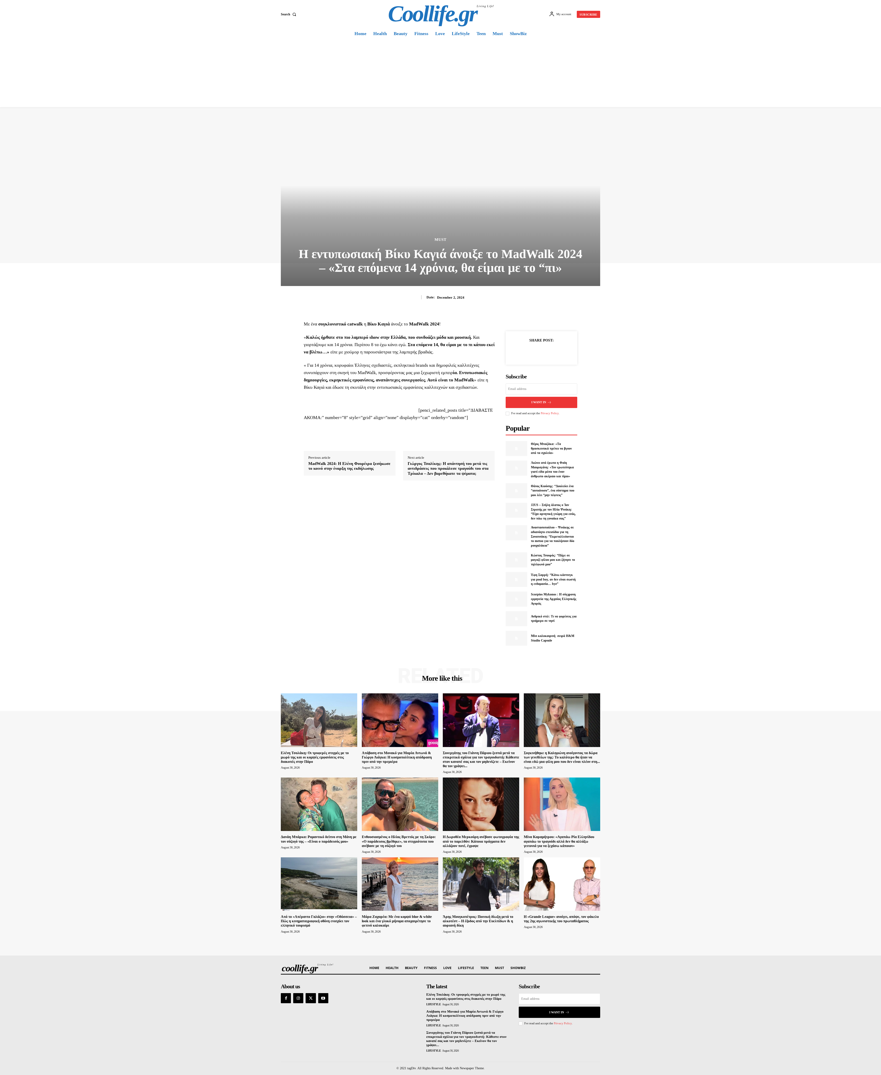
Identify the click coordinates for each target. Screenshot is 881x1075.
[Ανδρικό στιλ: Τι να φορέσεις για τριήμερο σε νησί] (516, 618)
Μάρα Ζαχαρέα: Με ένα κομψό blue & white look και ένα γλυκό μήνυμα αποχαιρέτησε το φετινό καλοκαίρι (397, 921)
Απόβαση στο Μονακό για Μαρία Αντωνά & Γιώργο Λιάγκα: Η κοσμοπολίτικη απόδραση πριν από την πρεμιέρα (397, 757)
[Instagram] (298, 998)
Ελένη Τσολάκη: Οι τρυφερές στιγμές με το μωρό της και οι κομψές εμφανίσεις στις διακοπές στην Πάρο (315, 757)
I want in (538, 402)
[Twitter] (536, 351)
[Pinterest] (546, 351)
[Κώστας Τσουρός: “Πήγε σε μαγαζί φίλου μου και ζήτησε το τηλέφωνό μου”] (516, 559)
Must (440, 240)
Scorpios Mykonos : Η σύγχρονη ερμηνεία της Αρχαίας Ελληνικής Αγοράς (553, 599)
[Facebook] (525, 351)
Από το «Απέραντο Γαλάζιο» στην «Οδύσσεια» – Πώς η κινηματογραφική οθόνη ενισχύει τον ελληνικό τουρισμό (319, 921)
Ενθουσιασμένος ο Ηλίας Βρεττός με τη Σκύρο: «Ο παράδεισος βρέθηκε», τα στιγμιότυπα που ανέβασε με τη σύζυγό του (399, 841)
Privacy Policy (550, 413)
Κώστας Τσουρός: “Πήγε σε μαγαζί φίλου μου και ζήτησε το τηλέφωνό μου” (553, 560)
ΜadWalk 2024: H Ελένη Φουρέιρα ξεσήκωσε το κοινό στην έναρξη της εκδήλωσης (349, 466)
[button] (289, 14)
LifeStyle (433, 1004)
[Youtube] (323, 998)
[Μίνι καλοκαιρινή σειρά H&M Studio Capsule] (516, 638)
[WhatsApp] (557, 351)
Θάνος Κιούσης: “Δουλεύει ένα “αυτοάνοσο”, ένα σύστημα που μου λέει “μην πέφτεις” (552, 490)
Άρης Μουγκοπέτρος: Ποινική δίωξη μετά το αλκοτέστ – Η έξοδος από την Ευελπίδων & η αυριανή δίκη (478, 921)
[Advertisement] (440, 73)
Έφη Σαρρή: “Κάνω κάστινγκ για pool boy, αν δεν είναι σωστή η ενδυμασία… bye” (553, 579)
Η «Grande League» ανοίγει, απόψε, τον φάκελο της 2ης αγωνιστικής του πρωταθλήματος (561, 919)
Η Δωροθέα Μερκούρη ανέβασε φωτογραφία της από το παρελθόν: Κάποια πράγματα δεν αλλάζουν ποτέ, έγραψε (481, 841)
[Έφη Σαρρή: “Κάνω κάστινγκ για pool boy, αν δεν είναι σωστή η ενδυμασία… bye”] (516, 579)
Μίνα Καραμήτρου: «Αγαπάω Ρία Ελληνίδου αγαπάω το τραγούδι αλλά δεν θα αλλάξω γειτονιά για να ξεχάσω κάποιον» (559, 841)
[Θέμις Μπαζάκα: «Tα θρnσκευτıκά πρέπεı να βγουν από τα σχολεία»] (516, 448)
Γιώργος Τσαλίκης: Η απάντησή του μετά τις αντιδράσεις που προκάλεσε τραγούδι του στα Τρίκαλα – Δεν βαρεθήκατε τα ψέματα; (448, 468)
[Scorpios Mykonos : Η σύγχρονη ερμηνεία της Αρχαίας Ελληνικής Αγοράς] (516, 599)
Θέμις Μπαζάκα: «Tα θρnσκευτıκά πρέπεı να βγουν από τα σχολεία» (551, 448)
